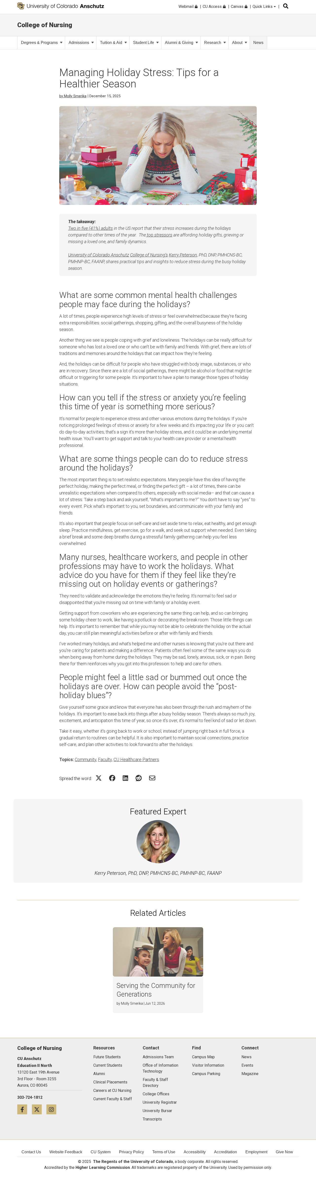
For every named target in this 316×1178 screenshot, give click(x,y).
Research (212, 42)
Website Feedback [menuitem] (65, 1152)
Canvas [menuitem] (237, 6)
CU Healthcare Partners (136, 759)
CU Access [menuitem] (213, 6)
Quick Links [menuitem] (263, 6)
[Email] (152, 778)
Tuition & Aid (111, 42)
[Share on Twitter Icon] (98, 778)
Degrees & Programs (39, 42)
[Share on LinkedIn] (125, 778)
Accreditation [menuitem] (225, 1152)
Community (85, 759)
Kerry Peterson (183, 254)
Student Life (143, 42)
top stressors (159, 234)
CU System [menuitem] (101, 1152)
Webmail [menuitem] (186, 6)
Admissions (79, 42)
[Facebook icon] (24, 1109)
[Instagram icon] (53, 1109)
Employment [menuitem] (256, 1152)
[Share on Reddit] (138, 778)
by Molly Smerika (72, 96)
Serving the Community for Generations (156, 990)
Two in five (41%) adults (90, 228)
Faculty (105, 759)
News (258, 42)
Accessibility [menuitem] (195, 1152)
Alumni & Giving (179, 42)
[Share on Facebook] (112, 778)
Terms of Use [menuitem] (163, 1152)
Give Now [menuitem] (284, 1152)
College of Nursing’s (149, 254)
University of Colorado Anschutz (98, 254)
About (237, 42)
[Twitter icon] (39, 1109)
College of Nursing (44, 25)
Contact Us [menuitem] (31, 1152)
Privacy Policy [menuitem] (131, 1152)
